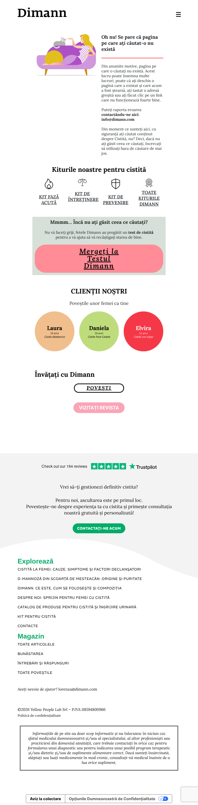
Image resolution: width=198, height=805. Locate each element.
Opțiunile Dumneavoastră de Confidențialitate (112, 798)
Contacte (28, 626)
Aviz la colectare (45, 798)
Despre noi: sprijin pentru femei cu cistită (64, 598)
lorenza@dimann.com (77, 689)
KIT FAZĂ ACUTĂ (49, 200)
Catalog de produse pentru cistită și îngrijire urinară (77, 607)
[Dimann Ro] (58, 12)
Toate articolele (36, 644)
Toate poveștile (35, 673)
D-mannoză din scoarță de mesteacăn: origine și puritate (80, 579)
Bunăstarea (30, 654)
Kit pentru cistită (37, 616)
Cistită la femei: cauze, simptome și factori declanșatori (79, 569)
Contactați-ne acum (99, 528)
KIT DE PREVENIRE (115, 200)
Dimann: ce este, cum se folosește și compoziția (70, 588)
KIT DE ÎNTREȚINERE (83, 197)
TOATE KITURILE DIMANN (149, 198)
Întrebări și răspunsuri (43, 663)
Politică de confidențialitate (39, 715)
